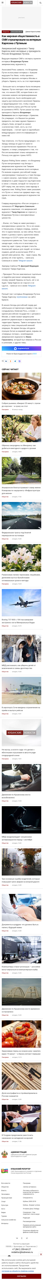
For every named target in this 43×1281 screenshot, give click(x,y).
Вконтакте (17, 1238)
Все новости (5, 1183)
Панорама (26, 1183)
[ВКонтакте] (6, 361)
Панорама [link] (5, 409)
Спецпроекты (28, 1198)
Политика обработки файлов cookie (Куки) (30, 1231)
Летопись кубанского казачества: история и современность (31, 1192)
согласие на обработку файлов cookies (18, 1271)
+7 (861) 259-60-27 (21, 1249)
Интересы (4, 1223)
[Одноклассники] (10, 361)
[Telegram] (15, 361)
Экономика (5, 1194)
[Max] (19, 361)
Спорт (3, 1201)
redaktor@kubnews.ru (22, 1252)
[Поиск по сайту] (40, 2)
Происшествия (6, 1198)
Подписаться (23, 348)
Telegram (26, 1238)
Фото (3, 1209)
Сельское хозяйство (8, 1220)
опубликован (22, 297)
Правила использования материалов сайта (32, 1226)
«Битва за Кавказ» (29, 1187)
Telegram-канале (25, 261)
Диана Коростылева (32, 31)
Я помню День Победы (31, 1209)
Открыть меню (2, 2)
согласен (21, 1276)
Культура (4, 1205)
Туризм (4, 1216)
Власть (4, 1190)
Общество (6, 31)
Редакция (26, 1218)
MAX (35, 354)
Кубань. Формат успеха (31, 1205)
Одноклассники (21, 1238)
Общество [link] (5, 497)
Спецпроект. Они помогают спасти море (31, 1213)
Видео (3, 1212)
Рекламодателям (29, 1221)
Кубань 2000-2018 (29, 1201)
